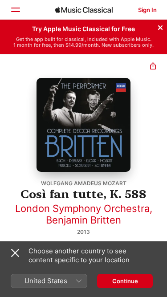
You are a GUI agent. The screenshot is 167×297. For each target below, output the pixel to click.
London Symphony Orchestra (82, 208)
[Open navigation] (15, 10)
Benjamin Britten (83, 220)
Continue (125, 281)
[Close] (160, 26)
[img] (84, 10)
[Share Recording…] (153, 67)
